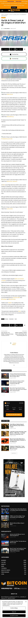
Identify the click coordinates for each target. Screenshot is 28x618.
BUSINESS (6, 14)
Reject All (14, 611)
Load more (13, 453)
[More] (24, 49)
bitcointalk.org (10, 116)
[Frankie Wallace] (2, 28)
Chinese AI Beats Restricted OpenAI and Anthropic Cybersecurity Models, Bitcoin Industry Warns (18, 375)
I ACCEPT (14, 7)
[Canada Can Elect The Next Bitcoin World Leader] (5, 543)
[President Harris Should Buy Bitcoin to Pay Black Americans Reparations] (5, 511)
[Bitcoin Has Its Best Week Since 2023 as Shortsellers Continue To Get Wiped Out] (5, 441)
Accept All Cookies (14, 615)
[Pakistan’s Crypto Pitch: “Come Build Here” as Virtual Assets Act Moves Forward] (5, 448)
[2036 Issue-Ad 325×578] (14, 478)
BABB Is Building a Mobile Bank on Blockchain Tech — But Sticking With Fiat (21, 334)
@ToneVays (4, 299)
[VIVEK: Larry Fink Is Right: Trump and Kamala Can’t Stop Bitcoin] (5, 518)
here (19, 311)
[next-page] (4, 395)
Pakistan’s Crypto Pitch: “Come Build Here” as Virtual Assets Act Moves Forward (17, 447)
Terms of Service (10, 1)
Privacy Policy (18, 1)
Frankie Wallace (7, 28)
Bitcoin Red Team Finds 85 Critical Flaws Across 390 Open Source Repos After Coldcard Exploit (18, 389)
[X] (14, 364)
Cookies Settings (14, 608)
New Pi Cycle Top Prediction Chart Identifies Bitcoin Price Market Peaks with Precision (18, 549)
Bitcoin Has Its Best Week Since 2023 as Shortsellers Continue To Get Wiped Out (18, 440)
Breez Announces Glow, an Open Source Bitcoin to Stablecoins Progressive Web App (17, 382)
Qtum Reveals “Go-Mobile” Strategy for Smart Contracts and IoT (7, 334)
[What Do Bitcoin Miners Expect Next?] (5, 525)
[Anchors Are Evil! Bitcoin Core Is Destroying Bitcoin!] (5, 536)
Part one (3, 79)
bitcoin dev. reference (12, 181)
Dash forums (10, 94)
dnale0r (10, 302)
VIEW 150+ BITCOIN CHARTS (14, 414)
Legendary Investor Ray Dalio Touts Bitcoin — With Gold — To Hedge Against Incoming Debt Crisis (18, 433)
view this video (16, 297)
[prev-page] (2, 395)
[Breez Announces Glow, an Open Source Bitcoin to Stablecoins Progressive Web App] (5, 383)
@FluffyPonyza (12, 299)
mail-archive (10, 208)
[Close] (25, 601)
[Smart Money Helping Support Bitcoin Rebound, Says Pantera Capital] (5, 426)
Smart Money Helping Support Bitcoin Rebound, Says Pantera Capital (17, 425)
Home (2, 14)
